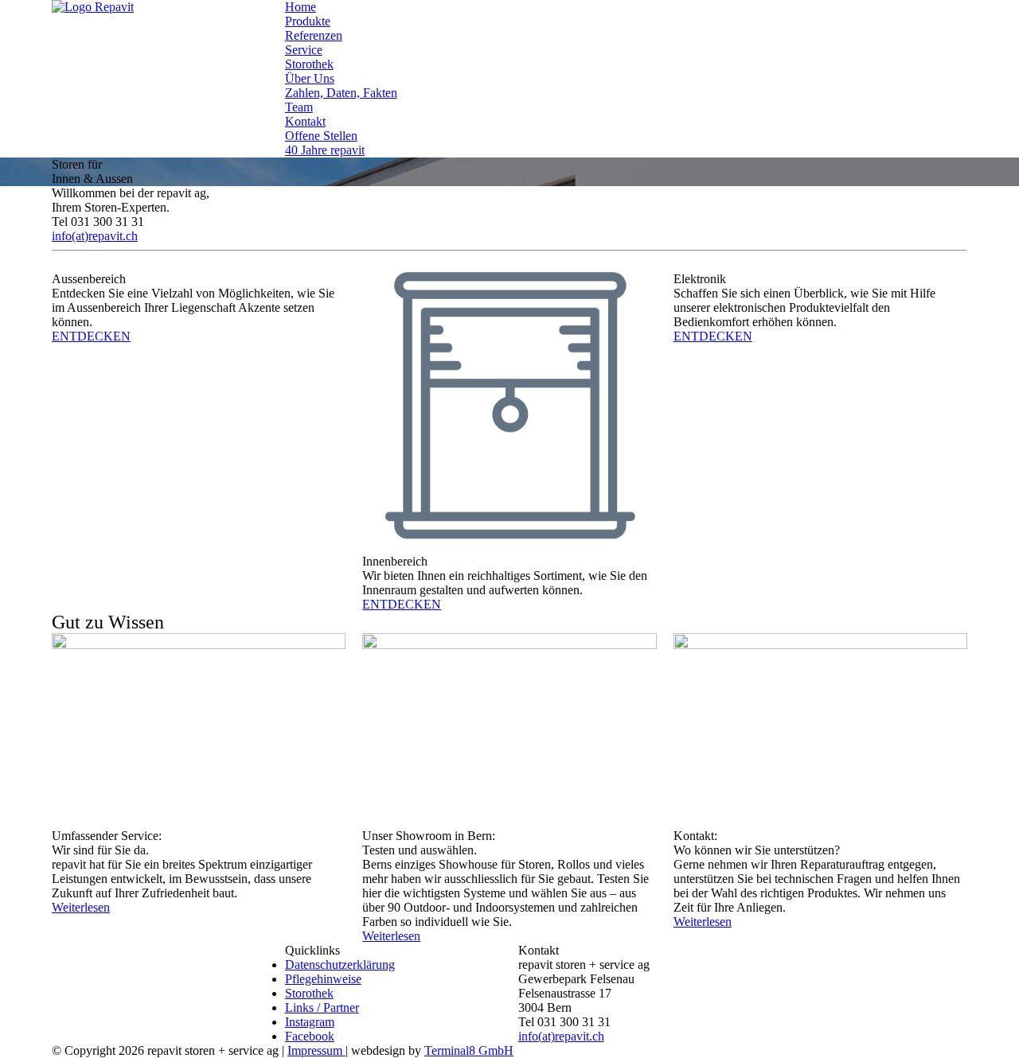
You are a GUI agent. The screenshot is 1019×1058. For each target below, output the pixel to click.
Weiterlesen (81, 907)
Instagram (309, 1022)
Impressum (316, 1050)
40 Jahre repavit (325, 150)
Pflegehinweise (323, 979)
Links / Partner (322, 1007)
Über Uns (309, 78)
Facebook (309, 1036)
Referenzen (313, 35)
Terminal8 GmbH (468, 1050)
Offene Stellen (321, 135)
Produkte (307, 21)
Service (303, 49)
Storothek (309, 64)
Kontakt (305, 121)
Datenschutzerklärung (340, 964)
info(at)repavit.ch (561, 1036)
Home (300, 7)
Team (299, 107)
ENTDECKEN (91, 336)
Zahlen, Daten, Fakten (341, 92)
